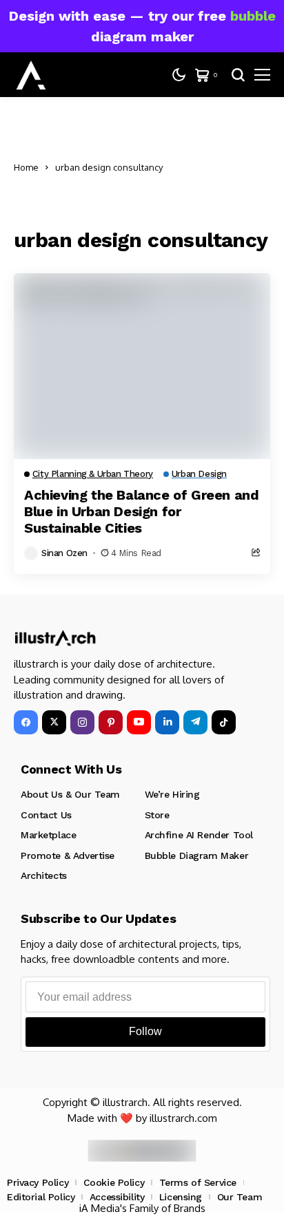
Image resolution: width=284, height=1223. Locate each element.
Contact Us (46, 814)
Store (157, 814)
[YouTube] (139, 722)
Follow (145, 1031)
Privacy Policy (37, 1182)
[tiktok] (224, 722)
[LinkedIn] (167, 722)
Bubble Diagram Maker (197, 855)
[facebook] (26, 722)
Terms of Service (197, 1182)
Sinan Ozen (64, 553)
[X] (54, 722)
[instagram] (82, 722)
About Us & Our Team (70, 794)
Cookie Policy (114, 1182)
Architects (44, 875)
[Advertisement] (223, 168)
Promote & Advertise (67, 855)
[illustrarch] (31, 75)
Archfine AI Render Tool (199, 834)
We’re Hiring (172, 794)
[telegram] (195, 722)
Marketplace (48, 834)
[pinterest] (111, 722)
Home (26, 167)
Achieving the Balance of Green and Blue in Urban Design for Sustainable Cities (141, 511)
